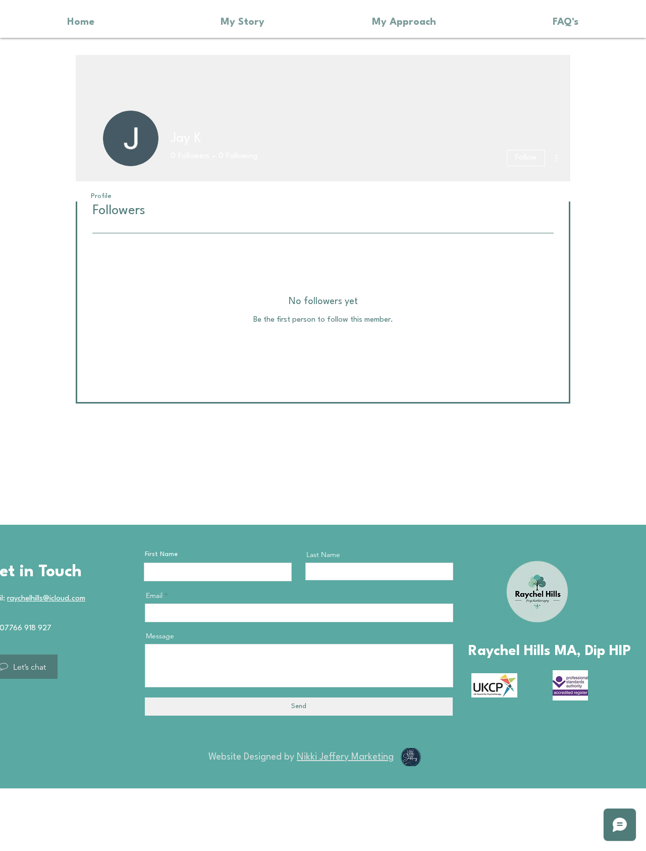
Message (160, 635)
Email (154, 595)
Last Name (323, 554)
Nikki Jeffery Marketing (345, 757)
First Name (161, 554)
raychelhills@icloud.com (46, 599)
